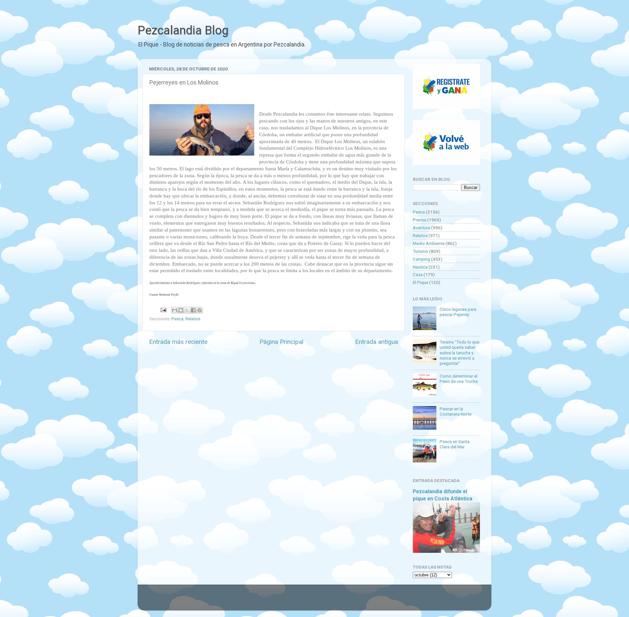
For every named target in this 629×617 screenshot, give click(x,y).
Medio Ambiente (429, 243)
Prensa (419, 219)
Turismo (420, 251)
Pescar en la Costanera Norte (455, 411)
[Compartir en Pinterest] (199, 310)
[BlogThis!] (181, 310)
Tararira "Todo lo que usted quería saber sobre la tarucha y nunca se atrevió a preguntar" (459, 352)
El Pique (420, 282)
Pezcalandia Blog (183, 30)
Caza (418, 274)
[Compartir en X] (187, 310)
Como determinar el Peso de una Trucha (459, 378)
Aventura (421, 227)
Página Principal (281, 342)
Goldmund (326, 600)
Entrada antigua (376, 342)
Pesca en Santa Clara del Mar (454, 444)
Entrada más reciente (178, 342)
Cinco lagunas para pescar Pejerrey (458, 312)
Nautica (420, 267)
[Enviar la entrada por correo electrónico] (162, 309)
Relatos (192, 318)
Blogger (381, 600)
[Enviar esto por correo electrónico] (174, 310)
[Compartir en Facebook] (193, 310)
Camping (421, 259)
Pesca (177, 318)
